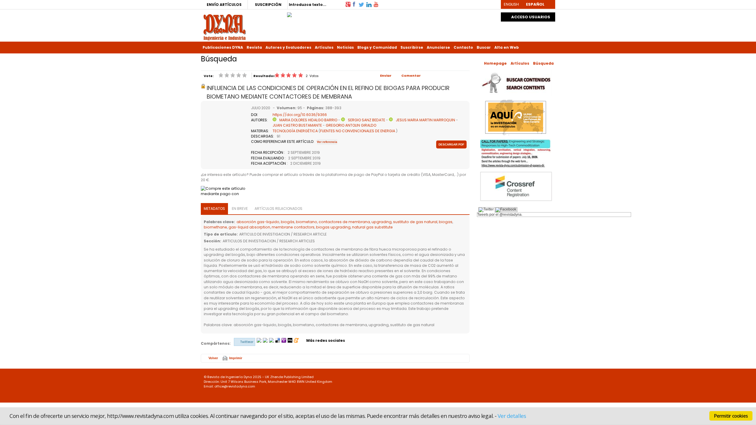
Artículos (324, 47)
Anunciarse (438, 47)
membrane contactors (293, 227)
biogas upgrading (333, 227)
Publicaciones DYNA (223, 47)
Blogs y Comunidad (377, 47)
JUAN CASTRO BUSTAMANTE (297, 125)
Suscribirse (411, 47)
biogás (287, 221)
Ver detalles (512, 415)
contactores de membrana (344, 221)
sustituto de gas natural (415, 221)
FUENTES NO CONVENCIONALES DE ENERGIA (357, 130)
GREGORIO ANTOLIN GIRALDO (351, 125)
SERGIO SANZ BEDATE (366, 119)
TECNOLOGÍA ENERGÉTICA (295, 130)
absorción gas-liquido (258, 221)
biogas (445, 221)
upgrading (382, 221)
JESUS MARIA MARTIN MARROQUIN (425, 119)
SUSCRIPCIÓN (268, 4)
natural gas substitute (372, 227)
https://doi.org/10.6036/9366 (300, 114)
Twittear (246, 341)
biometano (306, 221)
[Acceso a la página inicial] (224, 26)
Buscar (484, 47)
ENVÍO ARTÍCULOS (224, 4)
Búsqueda (543, 63)
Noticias (345, 47)
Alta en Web (506, 47)
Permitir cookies (731, 416)
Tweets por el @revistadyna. (499, 214)
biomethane (215, 227)
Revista (254, 47)
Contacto (463, 47)
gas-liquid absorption (249, 227)
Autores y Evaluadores (288, 47)
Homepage (495, 63)
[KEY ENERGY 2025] (289, 13)
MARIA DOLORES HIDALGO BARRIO (308, 119)
